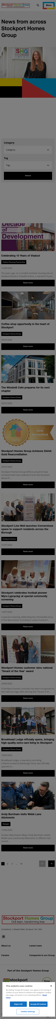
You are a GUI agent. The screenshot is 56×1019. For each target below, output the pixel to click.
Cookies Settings (28, 1011)
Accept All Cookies (38, 1004)
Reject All (18, 1004)
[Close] (51, 986)
